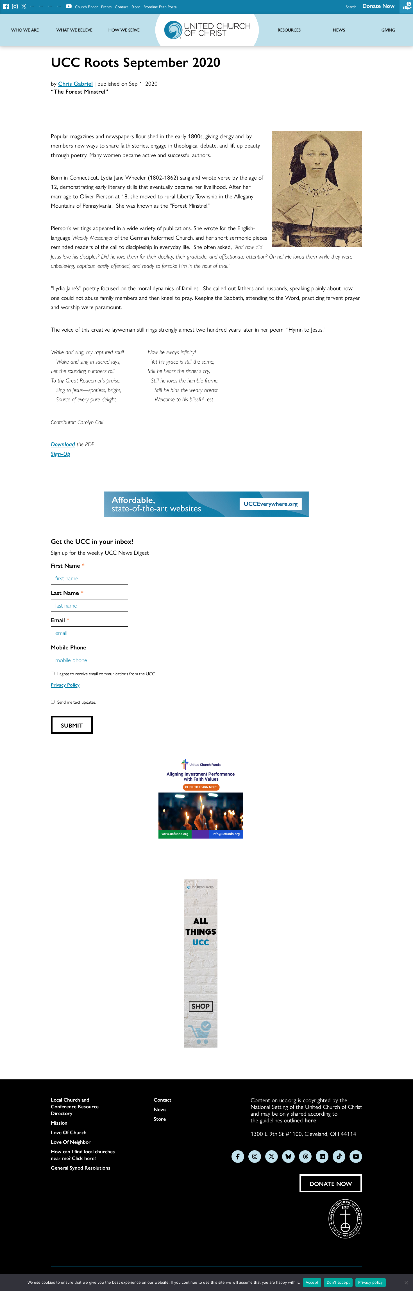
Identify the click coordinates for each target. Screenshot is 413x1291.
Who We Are (25, 30)
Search (351, 6)
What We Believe (74, 30)
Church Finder (86, 6)
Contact (121, 6)
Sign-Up (60, 453)
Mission (59, 1122)
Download (63, 444)
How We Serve (124, 30)
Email (60, 619)
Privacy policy (370, 1282)
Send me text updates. (76, 702)
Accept (312, 1282)
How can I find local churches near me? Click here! (83, 1154)
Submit (72, 725)
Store (135, 6)
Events (106, 6)
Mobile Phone (68, 647)
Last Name (67, 592)
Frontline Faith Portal (161, 6)
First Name (68, 565)
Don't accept (338, 1282)
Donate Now (378, 5)
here (310, 1120)
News (160, 1109)
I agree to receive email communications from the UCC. (106, 673)
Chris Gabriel (75, 83)
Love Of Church (69, 1132)
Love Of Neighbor (71, 1141)
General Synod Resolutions (80, 1167)
